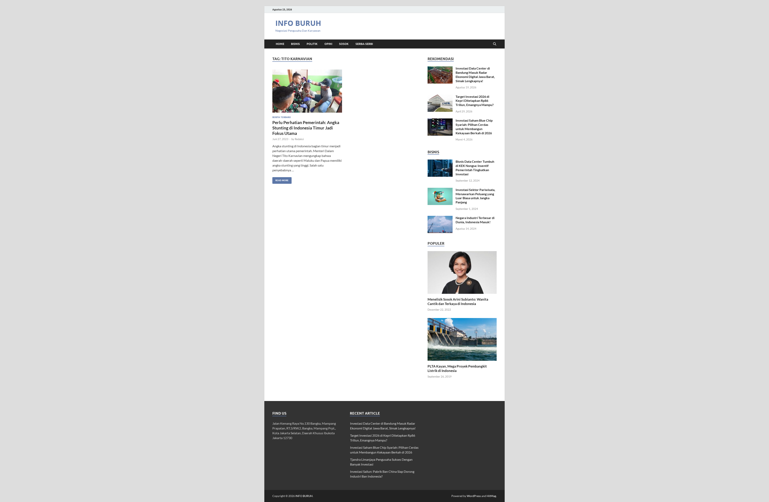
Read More (280, 179)
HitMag (491, 496)
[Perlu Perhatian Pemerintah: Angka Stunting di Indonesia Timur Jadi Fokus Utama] (307, 91)
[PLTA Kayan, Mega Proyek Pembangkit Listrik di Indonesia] (462, 339)
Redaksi (299, 139)
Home (280, 43)
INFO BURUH (298, 23)
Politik (312, 43)
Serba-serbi (364, 43)
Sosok (344, 43)
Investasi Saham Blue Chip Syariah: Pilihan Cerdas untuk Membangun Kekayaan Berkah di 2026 (474, 126)
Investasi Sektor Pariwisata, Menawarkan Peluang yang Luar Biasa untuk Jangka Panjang (475, 196)
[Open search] (495, 44)
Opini (328, 43)
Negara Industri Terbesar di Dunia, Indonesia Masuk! (475, 220)
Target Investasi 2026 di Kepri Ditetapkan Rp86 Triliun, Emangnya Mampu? (475, 101)
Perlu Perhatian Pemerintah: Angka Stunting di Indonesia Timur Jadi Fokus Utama (305, 128)
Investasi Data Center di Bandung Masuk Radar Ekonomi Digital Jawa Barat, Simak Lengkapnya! (475, 74)
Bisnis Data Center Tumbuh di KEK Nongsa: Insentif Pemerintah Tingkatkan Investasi (475, 168)
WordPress (474, 496)
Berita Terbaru (281, 117)
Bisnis (295, 43)
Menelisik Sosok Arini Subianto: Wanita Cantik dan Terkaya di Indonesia (458, 301)
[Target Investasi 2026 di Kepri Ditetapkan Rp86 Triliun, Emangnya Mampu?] (440, 97)
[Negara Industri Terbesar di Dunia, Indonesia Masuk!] (440, 218)
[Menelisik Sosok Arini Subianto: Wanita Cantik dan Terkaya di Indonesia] (462, 272)
